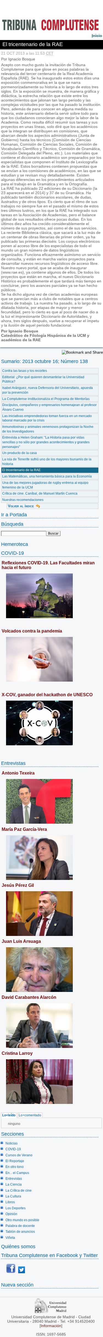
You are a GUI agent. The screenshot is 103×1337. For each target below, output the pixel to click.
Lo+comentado (30, 1115)
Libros (10, 1202)
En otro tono (14, 1167)
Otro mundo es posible (22, 1220)
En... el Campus (17, 1173)
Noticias (11, 1143)
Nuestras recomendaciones (22, 500)
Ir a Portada (14, 514)
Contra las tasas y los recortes (24, 371)
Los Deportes (15, 1208)
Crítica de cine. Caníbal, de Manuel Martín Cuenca (39, 493)
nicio (97, 35)
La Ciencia (13, 1184)
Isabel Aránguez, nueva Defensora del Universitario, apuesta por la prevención (47, 390)
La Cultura (13, 1196)
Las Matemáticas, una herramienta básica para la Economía (47, 476)
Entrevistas (13, 763)
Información (51, 1325)
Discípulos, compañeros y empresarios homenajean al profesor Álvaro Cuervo (49, 407)
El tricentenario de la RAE (21, 470)
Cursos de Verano (18, 1155)
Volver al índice (21, 506)
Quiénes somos (18, 1246)
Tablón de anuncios (20, 1232)
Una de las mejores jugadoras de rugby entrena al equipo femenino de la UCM (45, 485)
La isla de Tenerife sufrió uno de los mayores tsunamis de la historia (46, 461)
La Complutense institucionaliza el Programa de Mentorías (46, 399)
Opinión (11, 1214)
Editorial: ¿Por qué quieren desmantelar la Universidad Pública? (43, 379)
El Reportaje (14, 1161)
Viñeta (10, 1238)
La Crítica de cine (18, 1190)
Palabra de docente (20, 1226)
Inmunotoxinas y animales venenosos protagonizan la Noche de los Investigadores (47, 429)
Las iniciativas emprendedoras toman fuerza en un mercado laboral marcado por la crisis (47, 418)
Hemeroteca (14, 544)
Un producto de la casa (19, 453)
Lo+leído (8, 1115)
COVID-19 (12, 553)
